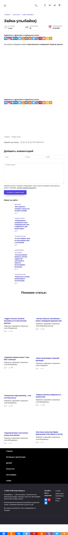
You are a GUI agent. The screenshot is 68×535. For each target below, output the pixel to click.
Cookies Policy (58, 499)
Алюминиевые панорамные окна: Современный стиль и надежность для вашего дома (22, 224)
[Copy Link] (47, 38)
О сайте (58, 491)
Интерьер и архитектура (15, 457)
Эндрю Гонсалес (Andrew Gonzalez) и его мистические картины (15, 321)
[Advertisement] (34, 123)
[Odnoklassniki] (23, 38)
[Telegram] (33, 38)
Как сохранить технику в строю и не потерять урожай (22, 208)
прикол (7, 137)
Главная (9, 451)
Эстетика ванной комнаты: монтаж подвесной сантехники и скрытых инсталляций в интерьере (21, 261)
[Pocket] (43, 38)
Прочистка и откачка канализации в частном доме (22, 278)
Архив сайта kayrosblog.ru (60, 494)
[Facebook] (5, 38)
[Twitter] (19, 38)
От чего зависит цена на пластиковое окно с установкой (22, 240)
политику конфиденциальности (26, 188)
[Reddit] (29, 38)
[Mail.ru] (26, 38)
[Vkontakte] (16, 38)
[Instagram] (9, 38)
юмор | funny (16, 137)
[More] (50, 38)
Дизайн (9, 463)
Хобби (8, 481)
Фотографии (11, 475)
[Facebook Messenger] (12, 38)
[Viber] (36, 38)
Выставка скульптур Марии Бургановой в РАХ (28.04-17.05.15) (49, 433)
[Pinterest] (40, 38)
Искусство (10, 469)
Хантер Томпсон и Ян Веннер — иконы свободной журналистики (49, 320)
